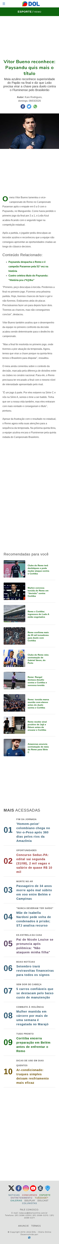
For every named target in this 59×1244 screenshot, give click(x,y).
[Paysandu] (48, 1190)
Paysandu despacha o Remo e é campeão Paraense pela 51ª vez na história (28, 266)
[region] (29, 37)
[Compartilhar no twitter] (29, 108)
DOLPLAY (30, 1200)
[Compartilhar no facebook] (23, 108)
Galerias (16, 1200)
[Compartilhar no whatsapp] (35, 108)
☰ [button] (3, 4)
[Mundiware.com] (29, 1237)
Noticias (14, 1195)
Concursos (29, 1195)
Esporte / (26, 11)
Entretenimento (21, 1198)
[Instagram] (26, 1190)
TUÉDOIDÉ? (41, 1198)
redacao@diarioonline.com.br (33, 1213)
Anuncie (23, 1225)
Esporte (45, 1195)
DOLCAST (43, 1200)
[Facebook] (19, 1190)
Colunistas (29, 1203)
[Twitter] (11, 1190)
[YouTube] (33, 1190)
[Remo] (40, 1190)
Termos (36, 1225)
